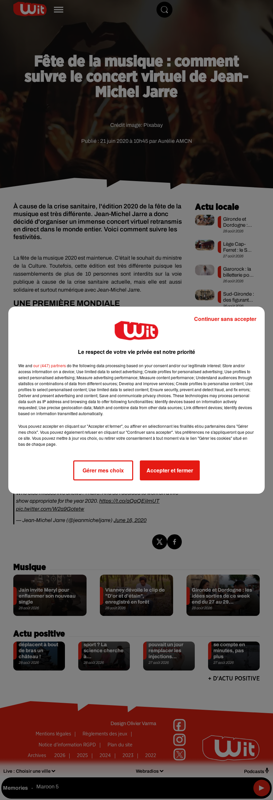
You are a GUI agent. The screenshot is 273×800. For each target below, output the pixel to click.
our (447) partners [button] (49, 365)
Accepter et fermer (169, 470)
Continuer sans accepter (225, 319)
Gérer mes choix (103, 470)
